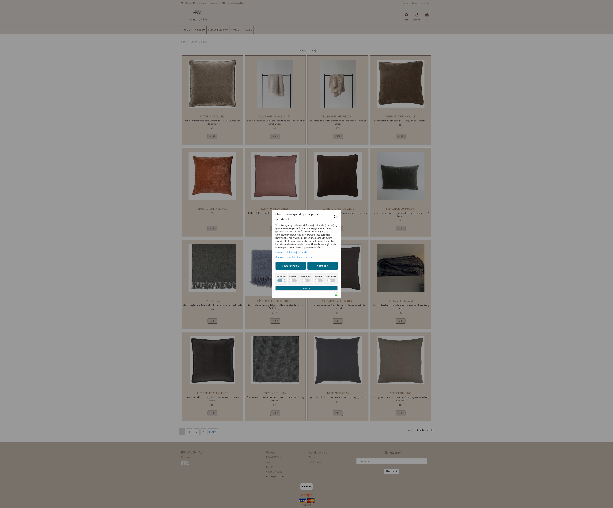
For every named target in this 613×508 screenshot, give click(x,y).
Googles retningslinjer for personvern (293, 257)
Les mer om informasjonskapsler (291, 252)
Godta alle (322, 265)
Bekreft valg (306, 288)
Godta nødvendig (290, 265)
